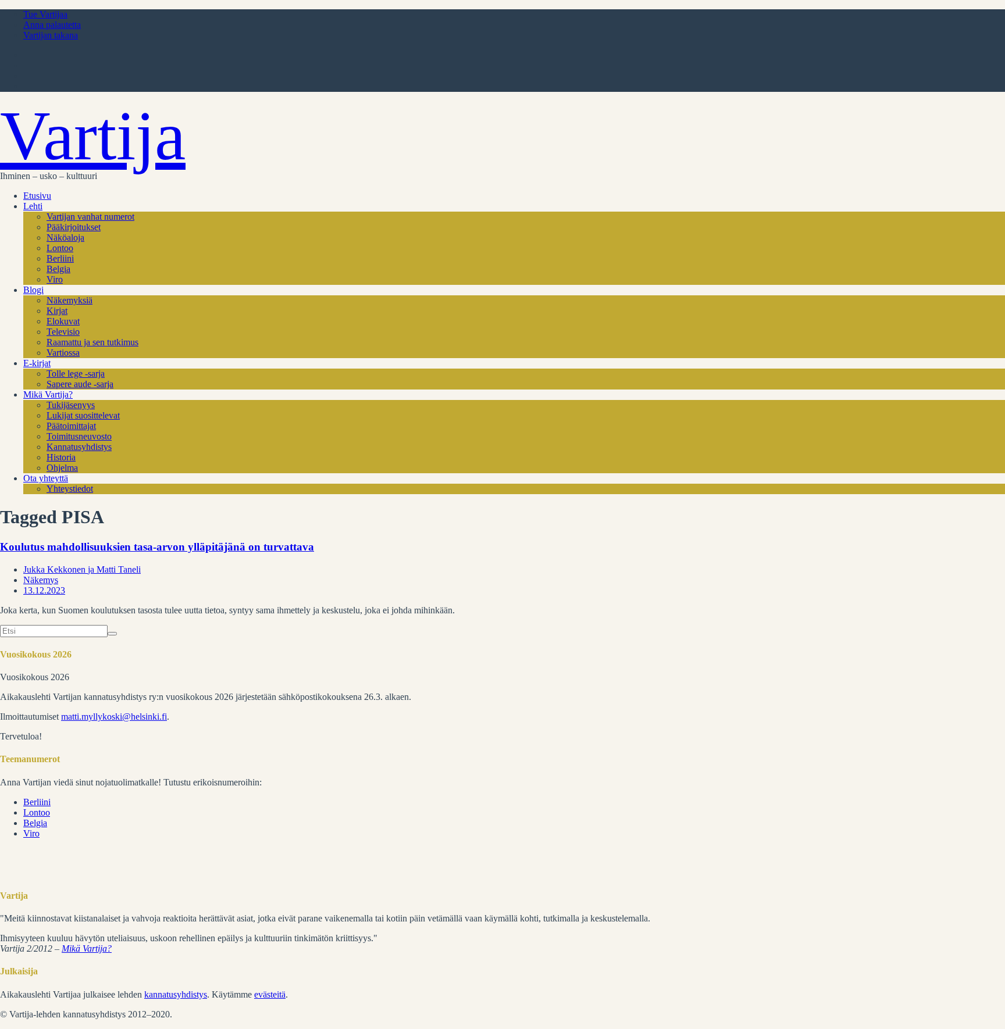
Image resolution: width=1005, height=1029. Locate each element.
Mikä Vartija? (48, 394)
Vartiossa (63, 353)
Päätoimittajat (71, 426)
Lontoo (60, 248)
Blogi (33, 290)
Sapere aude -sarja (80, 384)
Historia (61, 457)
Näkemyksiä (69, 300)
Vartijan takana (50, 35)
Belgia (58, 269)
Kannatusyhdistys (79, 447)
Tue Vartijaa (45, 14)
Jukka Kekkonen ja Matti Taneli (82, 569)
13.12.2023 (44, 590)
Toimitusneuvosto (79, 436)
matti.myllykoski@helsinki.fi (114, 716)
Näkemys (40, 580)
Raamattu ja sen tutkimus (92, 342)
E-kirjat (37, 363)
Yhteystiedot (70, 489)
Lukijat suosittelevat (83, 415)
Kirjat (57, 311)
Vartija (93, 135)
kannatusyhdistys (175, 994)
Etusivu (37, 196)
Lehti (32, 206)
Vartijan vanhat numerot (90, 216)
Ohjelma (62, 468)
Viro (55, 279)
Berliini (60, 258)
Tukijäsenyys (71, 405)
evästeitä (270, 994)
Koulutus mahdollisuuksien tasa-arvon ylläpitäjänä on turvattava (157, 547)
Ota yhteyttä (45, 478)
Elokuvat (63, 321)
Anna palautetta (52, 25)
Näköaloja (65, 237)
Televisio (63, 332)
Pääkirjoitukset (74, 227)
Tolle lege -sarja (76, 373)
